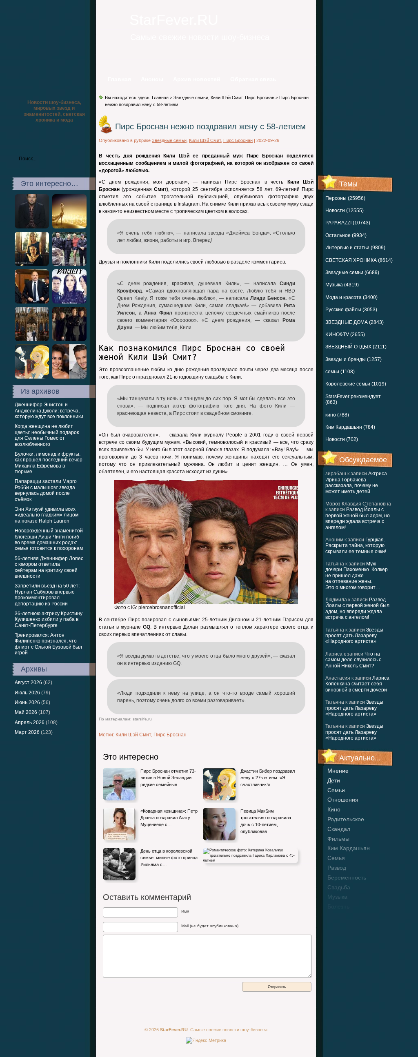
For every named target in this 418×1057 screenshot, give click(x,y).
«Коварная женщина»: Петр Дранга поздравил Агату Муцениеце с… (169, 818)
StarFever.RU (173, 19)
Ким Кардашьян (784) (350, 427)
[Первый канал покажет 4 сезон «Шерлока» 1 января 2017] (69, 339)
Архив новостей (196, 79)
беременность (346, 877)
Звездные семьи (190, 97)
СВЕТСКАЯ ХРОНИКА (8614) (359, 260)
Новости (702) (341, 439)
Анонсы (152, 79)
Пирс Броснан (259, 97)
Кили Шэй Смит (226, 97)
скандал (338, 829)
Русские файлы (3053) (351, 309)
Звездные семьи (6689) (352, 272)
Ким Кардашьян (348, 848)
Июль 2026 (27, 693)
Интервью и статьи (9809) (355, 247)
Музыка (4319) (342, 285)
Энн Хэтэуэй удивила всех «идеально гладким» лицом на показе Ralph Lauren (46, 515)
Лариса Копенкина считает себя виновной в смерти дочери (357, 684)
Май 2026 (26, 712)
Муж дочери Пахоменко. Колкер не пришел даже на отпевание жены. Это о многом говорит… (356, 575)
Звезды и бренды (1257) (353, 359)
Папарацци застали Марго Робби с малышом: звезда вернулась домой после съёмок (46, 490)
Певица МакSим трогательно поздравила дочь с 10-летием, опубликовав (265, 821)
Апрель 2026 (29, 722)
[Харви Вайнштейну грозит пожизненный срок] (32, 302)
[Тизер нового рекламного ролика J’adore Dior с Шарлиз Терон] (69, 227)
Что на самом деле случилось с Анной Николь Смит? (353, 660)
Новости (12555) (344, 210)
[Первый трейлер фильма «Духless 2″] (32, 377)
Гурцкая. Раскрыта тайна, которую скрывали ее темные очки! (355, 545)
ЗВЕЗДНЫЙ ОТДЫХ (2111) (356, 347)
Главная (119, 79)
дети (333, 780)
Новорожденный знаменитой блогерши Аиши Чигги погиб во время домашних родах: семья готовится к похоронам (49, 539)
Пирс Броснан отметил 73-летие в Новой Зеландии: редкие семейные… (168, 778)
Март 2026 (27, 732)
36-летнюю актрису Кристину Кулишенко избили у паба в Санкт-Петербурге (48, 619)
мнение (338, 770)
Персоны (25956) (345, 198)
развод (336, 867)
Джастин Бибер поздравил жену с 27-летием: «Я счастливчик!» (267, 778)
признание (342, 916)
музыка (337, 896)
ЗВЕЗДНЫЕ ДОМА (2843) (354, 322)
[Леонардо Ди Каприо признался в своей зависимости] (32, 227)
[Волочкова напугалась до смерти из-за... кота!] (69, 264)
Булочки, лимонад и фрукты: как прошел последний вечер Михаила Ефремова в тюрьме (48, 462)
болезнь (338, 906)
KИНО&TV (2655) (345, 334)
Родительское (345, 819)
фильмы (338, 838)
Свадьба (338, 887)
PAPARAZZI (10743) (347, 223)
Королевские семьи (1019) (355, 384)
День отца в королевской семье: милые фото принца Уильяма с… (169, 858)
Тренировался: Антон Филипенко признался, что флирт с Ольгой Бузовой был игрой (48, 644)
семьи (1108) (340, 371)
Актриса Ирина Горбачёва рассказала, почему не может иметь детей (356, 482)
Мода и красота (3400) (351, 297)
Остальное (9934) (346, 235)
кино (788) (337, 415)
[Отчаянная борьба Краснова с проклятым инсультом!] (32, 264)
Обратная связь (253, 79)
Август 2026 (28, 682)
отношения (342, 799)
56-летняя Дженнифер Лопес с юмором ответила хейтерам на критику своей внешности (49, 567)
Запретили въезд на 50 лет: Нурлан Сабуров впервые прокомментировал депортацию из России (47, 594)
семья (336, 858)
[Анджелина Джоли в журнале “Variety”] (69, 302)
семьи (336, 790)
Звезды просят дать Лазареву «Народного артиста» (354, 636)
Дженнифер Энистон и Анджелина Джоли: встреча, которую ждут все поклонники (49, 410)
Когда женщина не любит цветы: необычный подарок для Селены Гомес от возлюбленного (47, 435)
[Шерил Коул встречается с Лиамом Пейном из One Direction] (69, 377)
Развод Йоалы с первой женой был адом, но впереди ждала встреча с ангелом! (357, 518)
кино (333, 809)
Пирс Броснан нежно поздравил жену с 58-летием (210, 126)
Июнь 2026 (27, 702)
